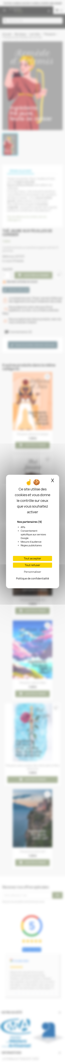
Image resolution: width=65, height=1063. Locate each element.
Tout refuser (32, 565)
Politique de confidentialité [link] (32, 578)
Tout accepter (32, 558)
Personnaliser (32, 572)
